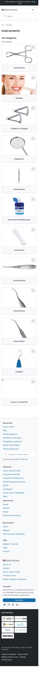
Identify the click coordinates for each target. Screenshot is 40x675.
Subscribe (19, 600)
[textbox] (19, 16)
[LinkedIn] (17, 604)
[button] (33, 47)
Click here (24, 459)
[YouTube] (12, 604)
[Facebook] (4, 604)
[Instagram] (8, 604)
